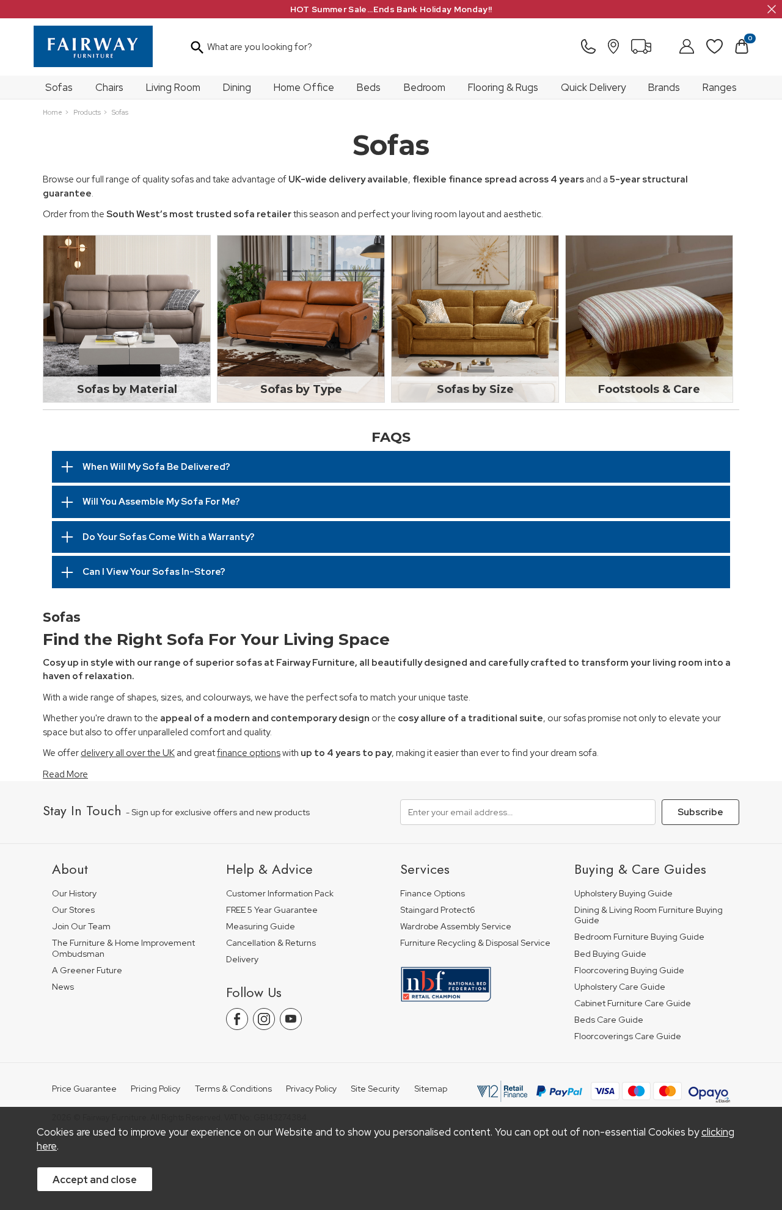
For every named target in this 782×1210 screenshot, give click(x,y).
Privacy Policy (311, 1089)
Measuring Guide (260, 926)
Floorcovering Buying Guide (629, 970)
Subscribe (700, 812)
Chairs (109, 87)
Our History (74, 893)
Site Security (375, 1089)
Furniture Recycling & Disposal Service (475, 943)
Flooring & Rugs (503, 87)
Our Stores (73, 910)
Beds (369, 87)
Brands (664, 87)
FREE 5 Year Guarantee (272, 910)
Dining (237, 87)
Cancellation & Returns (271, 943)
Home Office (304, 87)
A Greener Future (87, 970)
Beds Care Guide (608, 1020)
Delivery (242, 959)
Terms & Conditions (233, 1089)
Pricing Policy (155, 1089)
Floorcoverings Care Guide (627, 1036)
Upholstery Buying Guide (623, 893)
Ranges (720, 87)
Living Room (173, 87)
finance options (248, 753)
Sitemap (430, 1089)
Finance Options (432, 893)
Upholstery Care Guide (619, 987)
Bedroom (424, 87)
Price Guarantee (84, 1089)
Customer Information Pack (280, 893)
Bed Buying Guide (610, 954)
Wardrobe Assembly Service (455, 926)
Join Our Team (81, 926)
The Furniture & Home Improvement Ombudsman (123, 948)
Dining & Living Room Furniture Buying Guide (648, 915)
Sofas (59, 87)
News (63, 987)
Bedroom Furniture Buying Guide (639, 937)
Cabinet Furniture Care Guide (632, 1003)
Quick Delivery (593, 87)
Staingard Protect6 (437, 910)
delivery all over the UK (128, 753)
